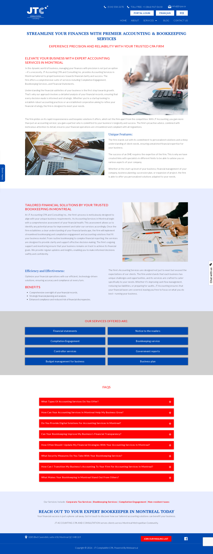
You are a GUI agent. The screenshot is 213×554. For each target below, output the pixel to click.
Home (123, 20)
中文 (182, 13)
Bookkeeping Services (105, 501)
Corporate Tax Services (78, 501)
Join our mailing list (156, 538)
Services (148, 20)
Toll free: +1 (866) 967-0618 (146, 7)
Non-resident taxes (158, 501)
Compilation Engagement (132, 501)
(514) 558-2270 (116, 7)
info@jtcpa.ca (179, 6)
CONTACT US (181, 20)
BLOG (166, 20)
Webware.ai (132, 547)
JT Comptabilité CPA (103, 547)
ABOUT (135, 20)
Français (165, 13)
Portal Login (142, 13)
